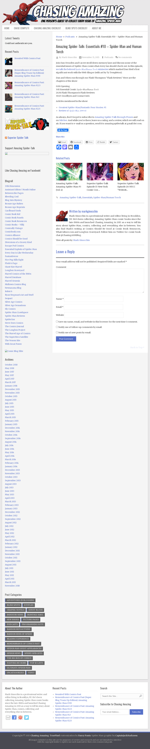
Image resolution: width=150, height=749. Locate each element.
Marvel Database (13, 277)
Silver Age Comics (13, 302)
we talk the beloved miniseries (82, 69)
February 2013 (12, 505)
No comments (125, 57)
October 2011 (11, 557)
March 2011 (10, 582)
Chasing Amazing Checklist (47, 28)
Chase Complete (21, 28)
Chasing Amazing (40, 735)
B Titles (28, 605)
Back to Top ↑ (137, 347)
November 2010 (12, 586)
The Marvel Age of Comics (17, 333)
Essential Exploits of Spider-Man (21, 249)
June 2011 (9, 572)
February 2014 (12, 463)
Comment (61, 267)
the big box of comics (19, 658)
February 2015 (11, 421)
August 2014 (11, 442)
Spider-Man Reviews (15, 316)
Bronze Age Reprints (15, 207)
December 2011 (12, 550)
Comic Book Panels (14, 217)
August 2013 (11, 484)
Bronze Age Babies (14, 203)
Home (6, 28)
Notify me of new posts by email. (74, 332)
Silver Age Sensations (15, 305)
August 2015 (10, 400)
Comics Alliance (12, 235)
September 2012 (13, 519)
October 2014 (11, 435)
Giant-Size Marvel (13, 267)
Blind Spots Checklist (76, 28)
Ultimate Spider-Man (18, 668)
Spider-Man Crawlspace (16, 312)
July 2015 (9, 403)
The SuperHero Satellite (16, 337)
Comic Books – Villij (14, 225)
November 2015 (12, 393)
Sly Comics (10, 309)
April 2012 (10, 536)
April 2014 (10, 456)
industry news (15, 614)
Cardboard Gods (13, 210)
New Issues (13, 619)
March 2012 (10, 540)
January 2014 (11, 466)
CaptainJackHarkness (126, 735)
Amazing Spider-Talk (70, 197)
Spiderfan (10, 319)
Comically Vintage (14, 228)
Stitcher (63, 120)
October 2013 (11, 477)
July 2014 (9, 445)
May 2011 (9, 575)
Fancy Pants (84, 735)
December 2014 (12, 428)
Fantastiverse (11, 256)
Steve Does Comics (14, 323)
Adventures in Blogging (20, 600)
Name (60, 299)
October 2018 (11, 365)
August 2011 (10, 565)
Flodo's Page (11, 263)
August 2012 (11, 522)
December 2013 (12, 470)
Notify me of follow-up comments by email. (80, 327)
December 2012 (12, 512)
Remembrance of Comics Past (23, 643)
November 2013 (12, 473)
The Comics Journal (14, 326)
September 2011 (12, 561)
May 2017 (9, 375)
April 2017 (9, 379)
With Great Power (13, 344)
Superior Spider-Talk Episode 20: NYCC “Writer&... (128, 186)
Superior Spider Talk (18, 137)
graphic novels (15, 610)
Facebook (14, 717)
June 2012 (9, 529)
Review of (72, 110)
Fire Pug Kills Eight (14, 260)
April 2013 (10, 498)
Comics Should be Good (16, 239)
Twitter (26, 717)
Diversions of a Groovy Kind (18, 242)
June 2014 (9, 449)
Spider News (13, 653)
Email (59, 307)
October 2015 (11, 396)
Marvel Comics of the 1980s (18, 274)
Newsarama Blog (13, 288)
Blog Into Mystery (13, 200)
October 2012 (11, 515)
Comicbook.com (13, 232)
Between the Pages (14, 193)
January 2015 (11, 424)
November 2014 (12, 431)
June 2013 (9, 491)
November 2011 (12, 554)
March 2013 (10, 501)
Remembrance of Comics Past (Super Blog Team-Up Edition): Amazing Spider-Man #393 (29, 73)
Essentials (87, 197)
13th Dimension (12, 186)
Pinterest (20, 717)
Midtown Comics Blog (15, 284)
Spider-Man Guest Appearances (24, 648)
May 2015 (9, 410)
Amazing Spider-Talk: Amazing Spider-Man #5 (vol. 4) (68, 186)
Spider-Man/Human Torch (107, 197)
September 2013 (13, 480)
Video (31, 672)
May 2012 (9, 533)
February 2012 (12, 543)
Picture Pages (31, 619)
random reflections (18, 629)
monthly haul (35, 614)
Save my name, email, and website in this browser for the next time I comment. (98, 321)
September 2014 (13, 438)
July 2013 (9, 487)
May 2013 (9, 494)
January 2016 (11, 386)
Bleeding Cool (11, 196)
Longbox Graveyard (14, 270)
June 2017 (9, 372)
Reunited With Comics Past (27, 58)
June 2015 (9, 407)
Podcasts (70, 36)
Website (60, 315)
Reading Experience (18, 639)
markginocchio (90, 211)
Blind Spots (13, 605)
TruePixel (55, 735)
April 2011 (9, 579)
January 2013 (11, 508)
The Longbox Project (15, 330)
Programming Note (33, 624)
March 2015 (10, 417)
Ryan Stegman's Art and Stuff (19, 295)
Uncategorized (15, 672)
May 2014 (9, 452)
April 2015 (9, 414)
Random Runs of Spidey (19, 634)
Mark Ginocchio (69, 57)
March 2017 (10, 382)
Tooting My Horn (16, 663)
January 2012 (11, 547)
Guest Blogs (35, 610)
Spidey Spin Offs (33, 653)
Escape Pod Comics (14, 246)
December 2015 (12, 389)
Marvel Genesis (12, 281)
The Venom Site (12, 340)
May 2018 (9, 368)
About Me (96, 28)
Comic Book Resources (16, 221)
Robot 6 (8, 291)
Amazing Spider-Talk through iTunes (114, 117)
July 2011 (9, 568)
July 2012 (9, 526)
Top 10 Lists (36, 663)
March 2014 (10, 459)
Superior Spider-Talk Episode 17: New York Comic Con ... (97, 186)
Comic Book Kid (12, 214)
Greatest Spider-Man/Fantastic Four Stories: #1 (82, 107)
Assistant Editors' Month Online (20, 189)
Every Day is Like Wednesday (19, 253)
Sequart (8, 298)
